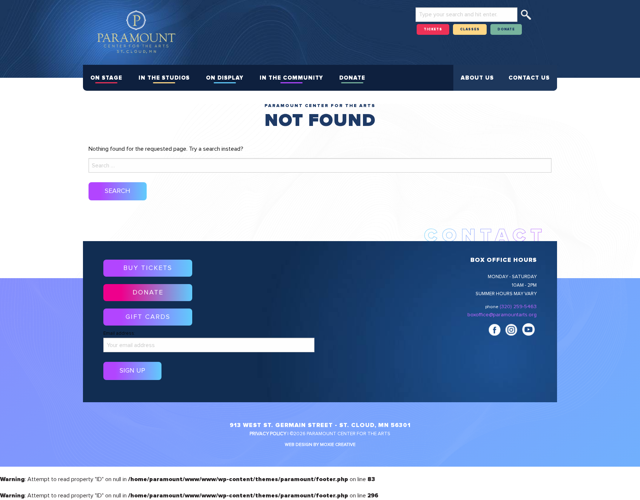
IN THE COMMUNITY (291, 78)
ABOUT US (477, 78)
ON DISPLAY (224, 78)
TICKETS (433, 29)
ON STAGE (106, 78)
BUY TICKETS (147, 268)
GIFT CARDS (148, 317)
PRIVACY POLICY (268, 433)
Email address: (119, 333)
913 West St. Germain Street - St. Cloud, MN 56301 (320, 425)
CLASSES (470, 29)
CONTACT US (529, 78)
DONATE (506, 29)
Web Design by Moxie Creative (320, 445)
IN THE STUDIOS (164, 78)
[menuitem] (106, 78)
